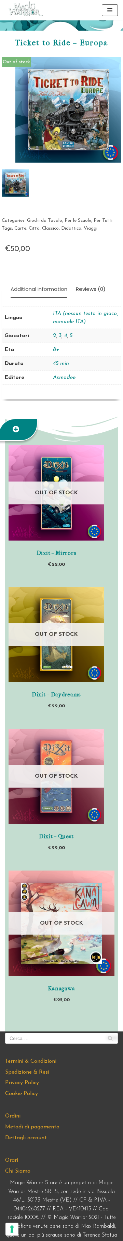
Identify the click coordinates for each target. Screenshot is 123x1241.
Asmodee (64, 377)
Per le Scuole (78, 220)
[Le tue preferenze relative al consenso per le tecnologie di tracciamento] (11, 1229)
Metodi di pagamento (32, 1127)
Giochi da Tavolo (44, 220)
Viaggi (90, 228)
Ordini (12, 1116)
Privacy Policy (22, 1083)
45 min (61, 363)
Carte (20, 228)
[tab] (39, 290)
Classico (50, 228)
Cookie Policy (21, 1093)
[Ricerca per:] (61, 1038)
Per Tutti (103, 220)
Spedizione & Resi (27, 1072)
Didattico (71, 228)
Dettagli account (26, 1138)
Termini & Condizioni (30, 1061)
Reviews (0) (91, 289)
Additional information (39, 289)
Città (34, 228)
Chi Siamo (17, 1171)
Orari (11, 1160)
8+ (56, 349)
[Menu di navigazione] (110, 10)
